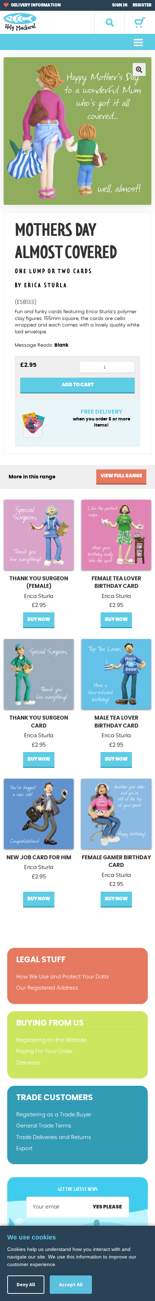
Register (142, 5)
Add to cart (78, 385)
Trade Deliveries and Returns (53, 1137)
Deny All (26, 1284)
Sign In (120, 5)
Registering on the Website (51, 1040)
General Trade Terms (43, 1126)
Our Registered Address (47, 988)
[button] (139, 69)
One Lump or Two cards (53, 271)
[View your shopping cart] (140, 22)
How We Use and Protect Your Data (62, 977)
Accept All (71, 1284)
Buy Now (38, 619)
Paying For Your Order (44, 1051)
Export (24, 1148)
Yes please (107, 1207)
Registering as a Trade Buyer (53, 1114)
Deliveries (28, 1063)
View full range (121, 476)
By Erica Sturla (41, 285)
